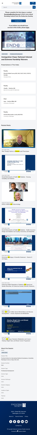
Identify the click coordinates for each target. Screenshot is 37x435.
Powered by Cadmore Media (18, 431)
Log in (33, 3)
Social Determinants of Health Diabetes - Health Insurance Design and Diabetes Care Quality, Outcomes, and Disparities (18, 230)
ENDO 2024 (4, 54)
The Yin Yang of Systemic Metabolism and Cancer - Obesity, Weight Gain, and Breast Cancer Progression (16, 339)
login (27, 27)
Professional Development (16, 54)
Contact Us (18, 425)
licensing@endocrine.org (12, 14)
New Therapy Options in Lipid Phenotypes (15, 151)
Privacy (26, 416)
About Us (11, 416)
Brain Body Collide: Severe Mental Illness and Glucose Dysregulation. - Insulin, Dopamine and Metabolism (17, 312)
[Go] (34, 7)
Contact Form (18, 21)
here (23, 12)
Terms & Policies (19, 416)
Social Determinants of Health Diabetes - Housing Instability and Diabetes (16, 177)
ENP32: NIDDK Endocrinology (11, 204)
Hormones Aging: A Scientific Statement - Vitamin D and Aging (17, 258)
